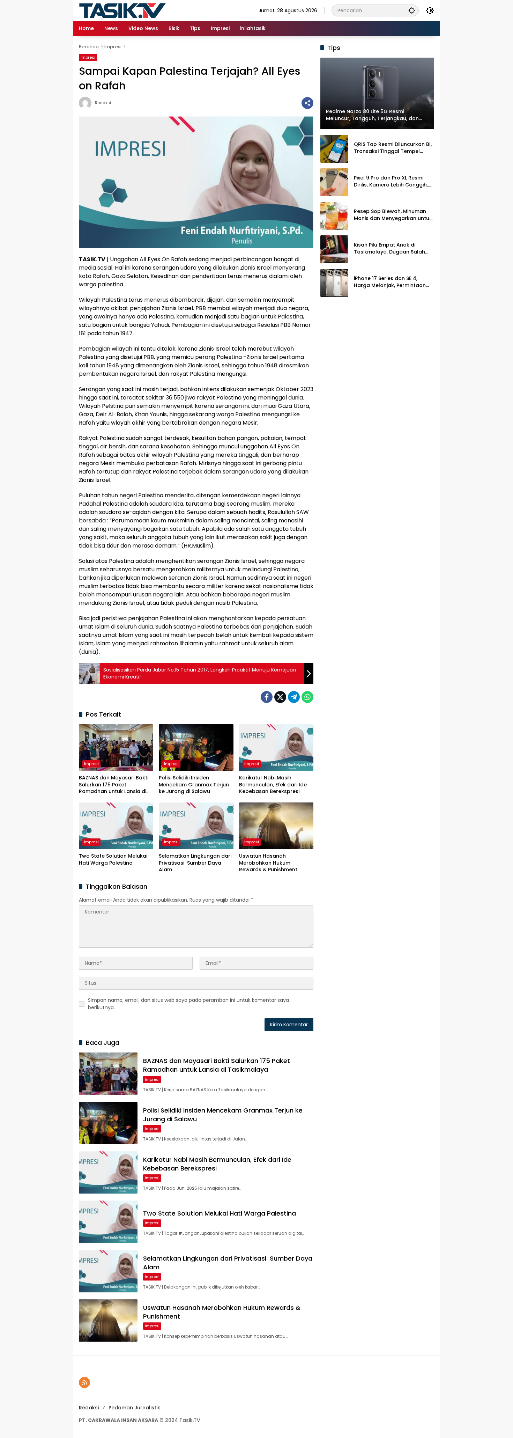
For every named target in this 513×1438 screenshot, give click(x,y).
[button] (412, 10)
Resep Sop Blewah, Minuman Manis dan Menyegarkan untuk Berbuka (393, 215)
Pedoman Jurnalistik (134, 1407)
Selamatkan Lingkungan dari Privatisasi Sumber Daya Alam (195, 863)
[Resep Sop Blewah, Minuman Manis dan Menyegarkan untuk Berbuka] (334, 216)
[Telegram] (294, 697)
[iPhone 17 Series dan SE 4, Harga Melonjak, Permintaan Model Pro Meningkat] (334, 283)
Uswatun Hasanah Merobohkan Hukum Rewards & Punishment (268, 863)
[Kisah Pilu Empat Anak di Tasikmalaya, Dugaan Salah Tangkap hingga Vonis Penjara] (334, 249)
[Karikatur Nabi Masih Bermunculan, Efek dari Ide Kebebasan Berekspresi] (276, 747)
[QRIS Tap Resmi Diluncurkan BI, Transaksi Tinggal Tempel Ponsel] (334, 149)
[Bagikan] (307, 103)
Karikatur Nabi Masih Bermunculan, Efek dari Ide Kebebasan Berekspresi (273, 785)
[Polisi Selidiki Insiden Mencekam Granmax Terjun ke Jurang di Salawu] (196, 747)
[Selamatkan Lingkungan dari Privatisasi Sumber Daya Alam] (196, 825)
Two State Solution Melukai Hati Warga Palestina (113, 859)
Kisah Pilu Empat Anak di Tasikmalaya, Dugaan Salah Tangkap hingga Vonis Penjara (393, 248)
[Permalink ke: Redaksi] (87, 103)
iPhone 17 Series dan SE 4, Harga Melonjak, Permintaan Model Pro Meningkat (390, 282)
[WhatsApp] (307, 697)
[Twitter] (280, 697)
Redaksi (103, 103)
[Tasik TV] (140, 10)
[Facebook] (267, 697)
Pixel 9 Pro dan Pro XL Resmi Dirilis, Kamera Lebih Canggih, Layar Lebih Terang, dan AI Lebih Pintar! (391, 181)
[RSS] (84, 1382)
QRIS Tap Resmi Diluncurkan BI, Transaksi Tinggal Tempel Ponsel (393, 148)
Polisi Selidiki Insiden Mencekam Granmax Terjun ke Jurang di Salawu (194, 785)
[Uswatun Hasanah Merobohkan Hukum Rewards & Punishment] (276, 825)
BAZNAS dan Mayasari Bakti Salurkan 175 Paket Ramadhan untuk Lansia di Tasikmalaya (113, 785)
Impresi (88, 57)
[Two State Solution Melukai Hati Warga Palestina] (116, 825)
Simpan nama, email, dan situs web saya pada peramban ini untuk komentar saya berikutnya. (188, 1004)
